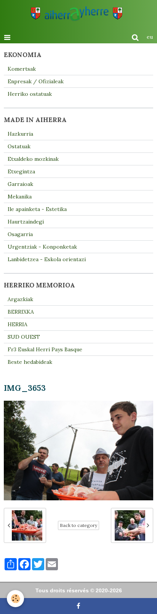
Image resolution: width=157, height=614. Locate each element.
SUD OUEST (24, 336)
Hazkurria (20, 133)
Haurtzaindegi (26, 221)
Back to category (78, 525)
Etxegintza (21, 171)
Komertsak (22, 68)
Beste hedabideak (30, 362)
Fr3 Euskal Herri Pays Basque (45, 349)
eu (150, 36)
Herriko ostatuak (30, 93)
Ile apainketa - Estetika (37, 209)
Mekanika (20, 196)
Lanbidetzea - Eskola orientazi (47, 259)
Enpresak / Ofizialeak (36, 81)
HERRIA (17, 324)
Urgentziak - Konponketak (42, 246)
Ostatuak (19, 146)
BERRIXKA (21, 311)
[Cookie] (15, 598)
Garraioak (20, 184)
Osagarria (20, 234)
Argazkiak (20, 299)
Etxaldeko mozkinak (33, 158)
